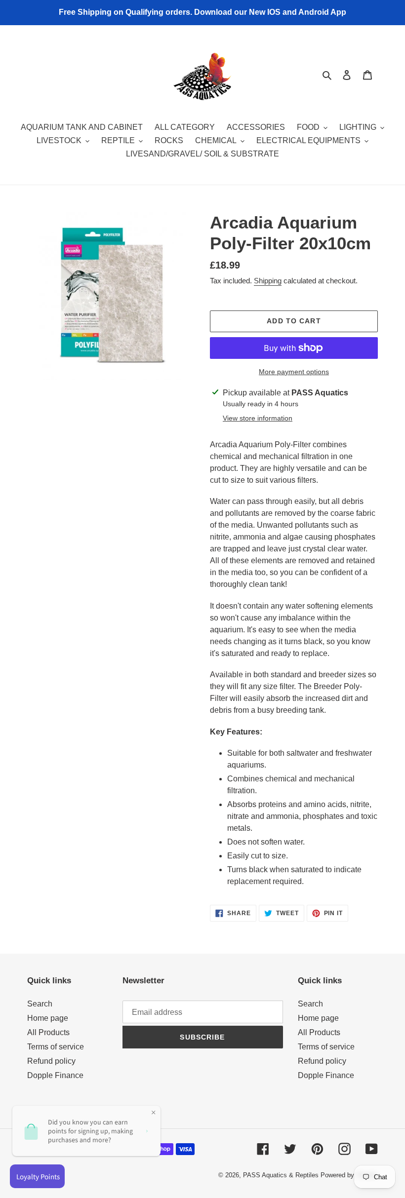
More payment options (294, 372)
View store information (257, 418)
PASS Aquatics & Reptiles (282, 1175)
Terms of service (55, 1047)
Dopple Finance (55, 1075)
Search (39, 1004)
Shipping (268, 280)
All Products (48, 1032)
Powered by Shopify (349, 1175)
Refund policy (51, 1061)
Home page (47, 1018)
